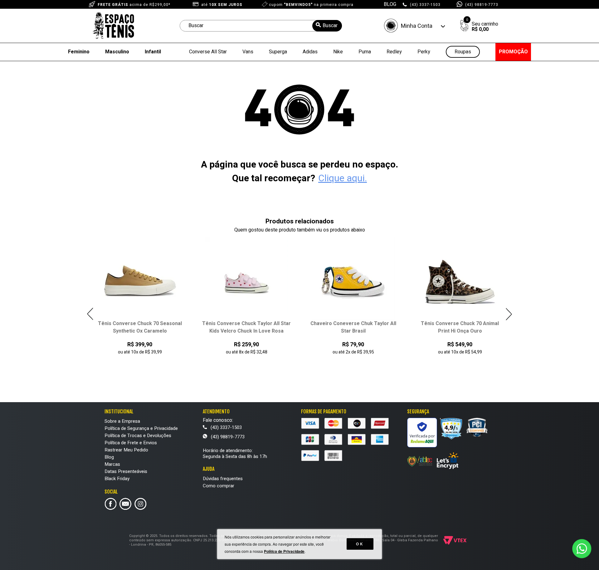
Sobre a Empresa (122, 421)
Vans (247, 51)
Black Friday (117, 478)
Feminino (79, 51)
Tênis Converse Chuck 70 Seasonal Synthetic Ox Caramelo (140, 327)
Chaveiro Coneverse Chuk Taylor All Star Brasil (353, 327)
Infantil (153, 51)
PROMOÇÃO (513, 52)
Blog (109, 457)
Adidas (310, 51)
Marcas (112, 464)
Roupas (463, 52)
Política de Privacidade (284, 551)
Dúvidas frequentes (223, 478)
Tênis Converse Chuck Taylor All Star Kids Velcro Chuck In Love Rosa (246, 327)
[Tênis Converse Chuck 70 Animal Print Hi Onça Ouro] (460, 278)
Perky (423, 51)
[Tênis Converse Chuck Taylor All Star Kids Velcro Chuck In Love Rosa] (246, 278)
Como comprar (218, 485)
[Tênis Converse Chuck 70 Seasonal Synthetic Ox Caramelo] (140, 278)
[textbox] (261, 26)
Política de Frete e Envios (131, 442)
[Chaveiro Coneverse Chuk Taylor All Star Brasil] (353, 278)
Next (508, 314)
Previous (90, 314)
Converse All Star (208, 51)
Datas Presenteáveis (126, 471)
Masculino (117, 51)
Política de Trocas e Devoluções (138, 435)
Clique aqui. (342, 178)
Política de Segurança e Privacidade (141, 428)
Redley (394, 51)
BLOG (390, 4)
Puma (364, 51)
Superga (278, 51)
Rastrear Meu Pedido (126, 449)
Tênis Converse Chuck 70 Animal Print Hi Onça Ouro (460, 327)
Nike (338, 51)
